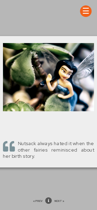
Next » (59, 201)
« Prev (38, 201)
